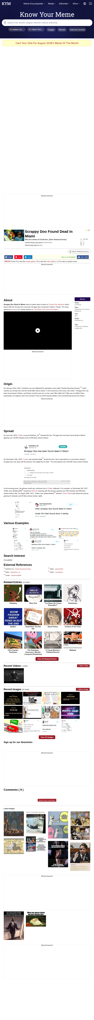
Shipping (13, 603)
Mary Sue (33, 603)
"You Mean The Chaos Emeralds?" (46, 309)
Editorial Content (77, 30)
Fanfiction (44, 239)
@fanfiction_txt (15, 572)
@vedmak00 (59, 569)
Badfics (13, 627)
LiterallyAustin (47, 242)
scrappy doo (78, 328)
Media (50, 3)
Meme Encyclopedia (33, 3)
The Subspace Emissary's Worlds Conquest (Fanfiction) (33, 652)
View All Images (47, 737)
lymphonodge (15, 575)
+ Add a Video (83, 666)
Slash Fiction (53, 627)
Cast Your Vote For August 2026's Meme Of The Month (47, 43)
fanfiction (85, 326)
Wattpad (72, 650)
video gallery (51, 261)
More (75, 3)
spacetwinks (59, 572)
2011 (76, 316)
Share (9, 257)
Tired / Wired (67, 493)
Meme (82, 299)
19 (83, 243)
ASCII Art (34, 491)
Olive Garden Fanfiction (13, 651)
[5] (55, 492)
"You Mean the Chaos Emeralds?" (52, 604)
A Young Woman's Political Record (53, 651)
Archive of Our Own (73, 627)
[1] (81, 387)
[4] (22, 489)
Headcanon (72, 603)
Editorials (63, 3)
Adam (40, 245)
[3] (42, 458)
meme (15, 309)
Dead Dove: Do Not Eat (33, 628)
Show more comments (47, 800)
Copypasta (78, 309)
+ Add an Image (82, 689)
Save (19, 257)
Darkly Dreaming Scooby (23, 569)
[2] (39, 434)
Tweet (28, 257)
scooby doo (78, 326)
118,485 (85, 239)
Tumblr (25, 459)
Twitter (20, 435)
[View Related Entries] (57, 239)
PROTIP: (7, 261)
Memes (62, 30)
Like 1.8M (84, 257)
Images (51, 30)
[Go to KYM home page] (6, 4)
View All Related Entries (47, 659)
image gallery (30, 261)
